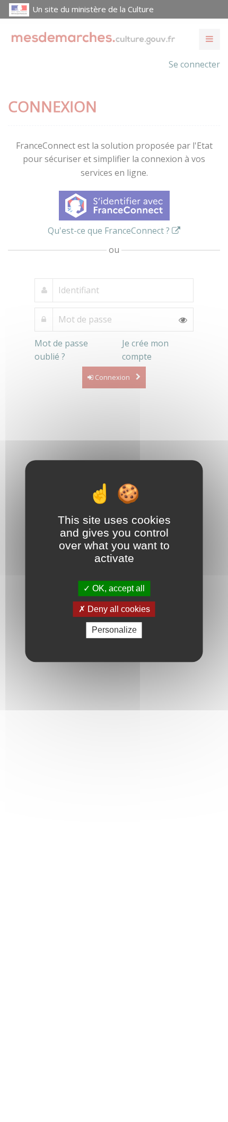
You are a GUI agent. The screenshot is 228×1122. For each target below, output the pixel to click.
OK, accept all (117, 588)
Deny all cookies (117, 609)
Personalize (114, 630)
